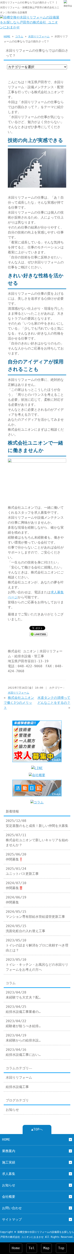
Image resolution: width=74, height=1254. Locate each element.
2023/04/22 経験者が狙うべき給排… (23, 1023)
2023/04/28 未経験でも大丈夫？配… (23, 994)
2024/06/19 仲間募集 (16, 899)
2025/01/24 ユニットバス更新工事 (22, 871)
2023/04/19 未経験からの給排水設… (23, 1037)
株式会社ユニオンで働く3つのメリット (19, 703)
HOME (7, 36)
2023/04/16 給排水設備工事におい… (23, 1052)
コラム (19, 36)
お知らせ (12, 1110)
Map (46, 1248)
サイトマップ (12, 1219)
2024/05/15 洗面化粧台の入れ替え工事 (25, 928)
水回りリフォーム (39, 36)
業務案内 (8, 1151)
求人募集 (8, 1174)
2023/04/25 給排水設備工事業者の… (23, 1009)
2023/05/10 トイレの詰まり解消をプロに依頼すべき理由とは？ (37, 945)
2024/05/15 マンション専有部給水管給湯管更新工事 (35, 914)
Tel (32, 1248)
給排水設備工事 (17, 1087)
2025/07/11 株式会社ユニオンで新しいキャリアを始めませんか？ (37, 840)
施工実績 (8, 1162)
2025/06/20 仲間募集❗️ (16, 856)
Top (61, 1248)
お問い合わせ (12, 1208)
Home (16, 1248)
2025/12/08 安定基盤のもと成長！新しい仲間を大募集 (37, 823)
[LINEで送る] (38, 634)
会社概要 (8, 1197)
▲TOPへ (37, 1129)
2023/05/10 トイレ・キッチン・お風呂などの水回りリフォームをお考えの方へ (37, 965)
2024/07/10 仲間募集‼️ (16, 885)
